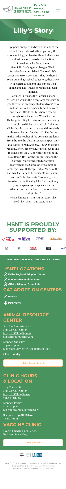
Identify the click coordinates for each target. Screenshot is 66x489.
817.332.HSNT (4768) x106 (17, 333)
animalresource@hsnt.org (18, 336)
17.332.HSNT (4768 (15, 394)
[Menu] (58, 9)
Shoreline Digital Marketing (42, 468)
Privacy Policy (48, 465)
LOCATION (20, 381)
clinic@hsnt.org (12, 397)
